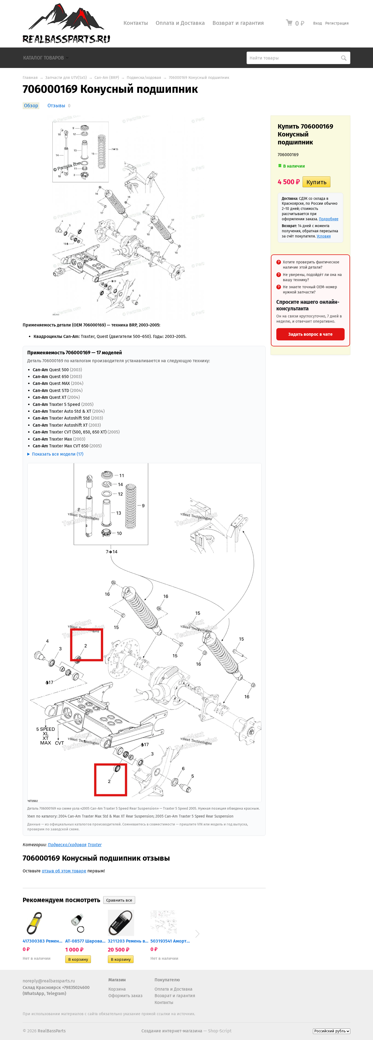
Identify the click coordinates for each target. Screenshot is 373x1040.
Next (197, 933)
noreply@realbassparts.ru (49, 980)
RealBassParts (52, 1030)
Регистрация (337, 23)
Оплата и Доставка (180, 23)
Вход (317, 23)
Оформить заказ (125, 995)
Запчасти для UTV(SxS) (66, 77)
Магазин (117, 979)
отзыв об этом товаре (64, 870)
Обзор (31, 106)
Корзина (117, 989)
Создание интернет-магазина (171, 1030)
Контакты (135, 23)
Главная (30, 77)
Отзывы (56, 106)
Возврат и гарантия (238, 23)
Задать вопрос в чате (310, 334)
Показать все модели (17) (57, 454)
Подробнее (328, 219)
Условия (324, 236)
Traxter (95, 844)
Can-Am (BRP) (106, 77)
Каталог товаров (43, 58)
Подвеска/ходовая (144, 77)
